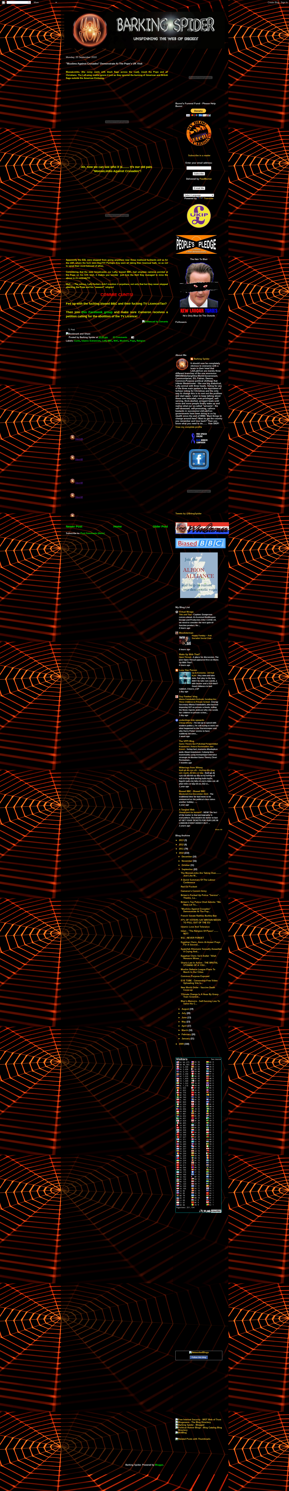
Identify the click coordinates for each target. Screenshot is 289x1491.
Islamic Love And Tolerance (195, 927)
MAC (116, 341)
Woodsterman (186, 633)
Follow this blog (199, 1357)
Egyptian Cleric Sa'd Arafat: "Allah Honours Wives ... (198, 957)
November (187, 861)
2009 (181, 1044)
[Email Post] (132, 337)
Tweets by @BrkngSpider (188, 513)
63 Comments (120, 337)
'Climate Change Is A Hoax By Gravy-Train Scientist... (200, 995)
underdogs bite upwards (191, 720)
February (186, 1034)
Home (117, 526)
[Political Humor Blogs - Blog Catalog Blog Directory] (198, 1430)
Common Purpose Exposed (195, 976)
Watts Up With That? (189, 654)
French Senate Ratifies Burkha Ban (199, 916)
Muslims (124, 341)
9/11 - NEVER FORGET (192, 938)
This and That (185, 614)
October (186, 865)
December (187, 856)
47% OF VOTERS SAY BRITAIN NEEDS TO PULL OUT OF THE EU (201, 921)
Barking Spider (201, 359)
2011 (181, 849)
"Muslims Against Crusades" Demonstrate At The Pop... (196, 910)
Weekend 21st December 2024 (194, 794)
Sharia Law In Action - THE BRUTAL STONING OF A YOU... (199, 964)
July (184, 1013)
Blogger (159, 1465)
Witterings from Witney (191, 767)
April (184, 1026)
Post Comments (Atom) (92, 533)
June (184, 1017)
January (186, 1038)
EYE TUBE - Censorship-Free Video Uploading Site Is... (199, 982)
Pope (132, 341)
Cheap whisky (186, 723)
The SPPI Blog (186, 741)
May (184, 1021)
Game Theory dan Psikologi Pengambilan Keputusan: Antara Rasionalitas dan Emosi (198, 746)
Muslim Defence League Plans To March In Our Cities (198, 970)
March (185, 1030)
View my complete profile (188, 427)
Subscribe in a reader (199, 155)
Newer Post (74, 526)
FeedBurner (206, 179)
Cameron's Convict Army (194, 891)
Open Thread (185, 657)
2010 (181, 853)
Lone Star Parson (188, 670)
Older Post (160, 526)
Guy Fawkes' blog (188, 696)
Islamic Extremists (91, 341)
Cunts (77, 341)
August (186, 1009)
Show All (218, 829)
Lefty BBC (107, 341)
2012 (181, 844)
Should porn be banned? (190, 812)
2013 (181, 840)
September (188, 869)
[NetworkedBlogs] (199, 1352)
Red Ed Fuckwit (189, 886)
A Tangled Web (187, 809)
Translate (208, 198)
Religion (141, 341)
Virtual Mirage (186, 612)
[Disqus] (116, 388)
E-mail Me (199, 188)
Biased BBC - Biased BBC (192, 791)
